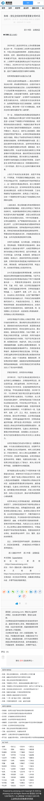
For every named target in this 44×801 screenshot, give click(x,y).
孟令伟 (22, 772)
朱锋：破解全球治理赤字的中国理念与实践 (16, 677)
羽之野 (4, 786)
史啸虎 (22, 769)
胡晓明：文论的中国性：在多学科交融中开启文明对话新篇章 (22, 722)
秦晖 (3, 747)
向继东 (13, 758)
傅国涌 (31, 749)
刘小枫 (13, 772)
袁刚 (12, 780)
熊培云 (31, 769)
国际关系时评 (28, 567)
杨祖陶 (31, 755)
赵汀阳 (22, 758)
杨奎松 (22, 760)
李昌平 (4, 760)
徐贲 (3, 755)
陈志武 (31, 752)
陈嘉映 (4, 752)
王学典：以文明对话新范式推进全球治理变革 (17, 713)
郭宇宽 (13, 755)
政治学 (26, 8)
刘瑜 (3, 777)
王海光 (31, 760)
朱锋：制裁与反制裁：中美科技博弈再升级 (16, 692)
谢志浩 (13, 786)
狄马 (3, 769)
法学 (10, 8)
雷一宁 (31, 772)
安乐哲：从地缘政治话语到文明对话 (14, 716)
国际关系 (35, 8)
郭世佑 (13, 766)
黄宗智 (13, 752)
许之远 (4, 780)
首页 (3, 8)
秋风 (3, 772)
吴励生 (31, 780)
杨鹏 (12, 763)
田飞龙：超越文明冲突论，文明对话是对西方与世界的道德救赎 (23, 737)
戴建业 (31, 758)
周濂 (3, 763)
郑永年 (22, 747)
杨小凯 (22, 780)
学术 (11, 567)
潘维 (12, 783)
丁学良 (4, 749)
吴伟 (21, 774)
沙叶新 (31, 774)
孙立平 (22, 786)
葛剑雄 (13, 777)
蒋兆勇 (13, 774)
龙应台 (31, 747)
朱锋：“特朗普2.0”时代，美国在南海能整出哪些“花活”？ (20, 683)
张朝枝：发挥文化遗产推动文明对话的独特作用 (18, 710)
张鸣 (12, 760)
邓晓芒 (22, 763)
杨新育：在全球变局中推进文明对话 (14, 719)
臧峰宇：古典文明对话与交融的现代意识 (15, 734)
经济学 (17, 8)
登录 (21, 660)
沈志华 (4, 758)
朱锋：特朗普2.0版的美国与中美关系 (14, 695)
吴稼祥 (31, 777)
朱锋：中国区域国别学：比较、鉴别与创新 (16, 701)
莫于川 (31, 783)
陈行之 (13, 747)
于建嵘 (22, 752)
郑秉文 (22, 783)
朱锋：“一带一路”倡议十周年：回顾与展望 (16, 698)
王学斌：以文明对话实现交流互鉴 (13, 725)
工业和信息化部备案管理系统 (22, 798)
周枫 (3, 774)
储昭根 (22, 777)
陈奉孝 (4, 766)
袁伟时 (13, 769)
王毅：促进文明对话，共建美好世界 (14, 731)
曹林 (12, 749)
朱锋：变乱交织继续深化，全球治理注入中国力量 (18, 674)
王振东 (31, 766)
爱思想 (7, 3)
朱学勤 (4, 783)
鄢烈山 (22, 749)
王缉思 (31, 763)
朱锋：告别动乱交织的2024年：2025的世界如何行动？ (20, 689)
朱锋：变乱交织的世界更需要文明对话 (15, 680)
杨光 (30, 786)
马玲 (21, 766)
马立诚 (22, 755)
